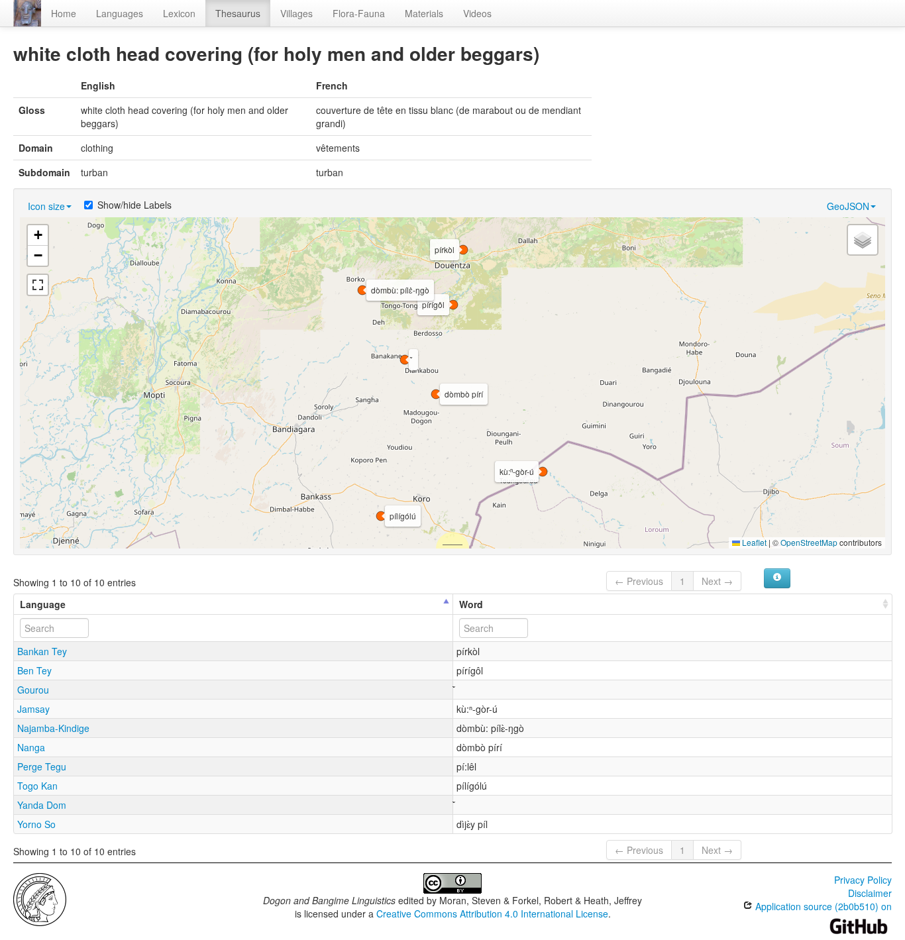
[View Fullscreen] (38, 285)
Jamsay (33, 708)
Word (471, 604)
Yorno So (36, 824)
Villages (296, 13)
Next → (717, 581)
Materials (424, 13)
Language (43, 604)
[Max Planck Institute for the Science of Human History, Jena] (39, 898)
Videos (477, 13)
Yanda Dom (41, 804)
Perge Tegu (41, 766)
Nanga (31, 747)
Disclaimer (870, 893)
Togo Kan (37, 785)
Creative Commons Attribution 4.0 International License (492, 913)
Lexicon (179, 13)
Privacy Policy (863, 879)
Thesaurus (237, 13)
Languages (119, 13)
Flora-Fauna (359, 13)
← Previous (639, 581)
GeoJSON (848, 206)
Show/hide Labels (134, 204)
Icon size (46, 206)
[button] (404, 359)
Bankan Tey (42, 651)
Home (63, 13)
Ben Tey (34, 670)
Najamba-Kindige (53, 728)
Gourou (33, 689)
